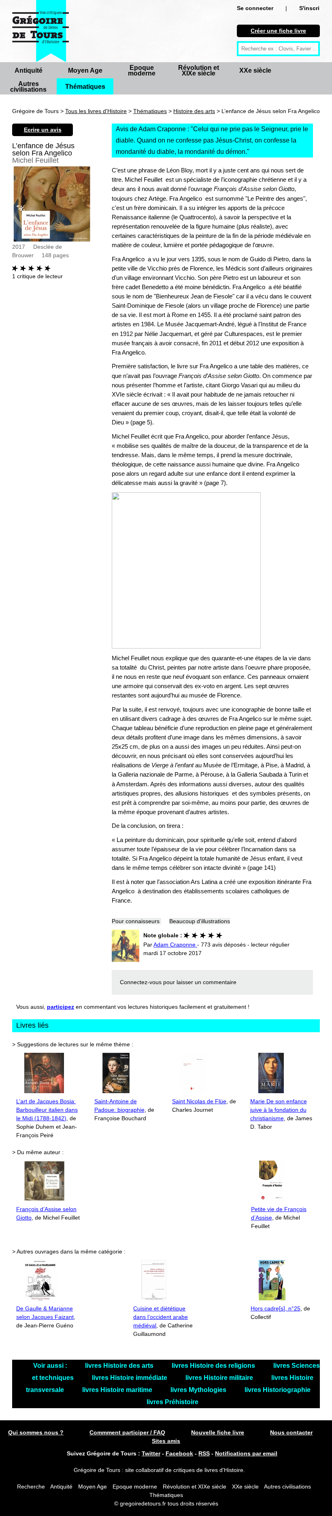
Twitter (151, 1453)
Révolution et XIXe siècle (198, 70)
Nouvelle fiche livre (217, 1432)
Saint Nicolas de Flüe (199, 1101)
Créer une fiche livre (278, 30)
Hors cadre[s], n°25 (275, 1308)
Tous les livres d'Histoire (96, 111)
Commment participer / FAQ (127, 1432)
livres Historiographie (278, 1389)
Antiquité (29, 70)
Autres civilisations (28, 86)
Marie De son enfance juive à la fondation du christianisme (278, 1109)
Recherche (31, 1486)
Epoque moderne (141, 70)
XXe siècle (255, 70)
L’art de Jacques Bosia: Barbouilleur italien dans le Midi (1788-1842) (47, 1109)
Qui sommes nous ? (36, 1432)
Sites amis (166, 1441)
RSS (204, 1453)
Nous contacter (291, 1432)
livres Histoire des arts (120, 1365)
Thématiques (85, 86)
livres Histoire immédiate (130, 1377)
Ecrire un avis (43, 129)
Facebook (179, 1453)
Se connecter (255, 8)
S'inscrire (312, 8)
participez (60, 1007)
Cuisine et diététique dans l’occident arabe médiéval (160, 1317)
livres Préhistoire (172, 1401)
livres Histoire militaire (220, 1377)
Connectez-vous (141, 982)
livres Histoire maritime (118, 1389)
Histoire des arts (194, 111)
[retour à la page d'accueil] (40, 31)
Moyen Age (85, 70)
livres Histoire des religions (214, 1365)
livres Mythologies (199, 1389)
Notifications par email (246, 1453)
